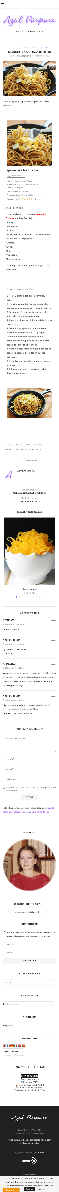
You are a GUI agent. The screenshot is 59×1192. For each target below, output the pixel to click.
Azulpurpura (25, 55)
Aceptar (29, 1189)
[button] (6, 559)
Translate (20, 1056)
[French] (8, 1045)
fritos (18, 444)
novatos (39, 444)
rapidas (8, 449)
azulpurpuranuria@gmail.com (29, 912)
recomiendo (21, 449)
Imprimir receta (17, 176)
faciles (8, 444)
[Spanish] (23, 1045)
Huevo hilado (29, 589)
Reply (53, 621)
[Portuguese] (19, 1045)
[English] (4, 1045)
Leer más (41, 1189)
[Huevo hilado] (29, 551)
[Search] (56, 4)
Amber (41, 1152)
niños (28, 444)
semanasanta (37, 449)
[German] (12, 1045)
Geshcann (9, 620)
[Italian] (15, 1045)
